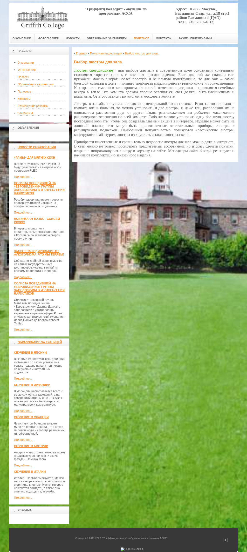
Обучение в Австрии (31, 446)
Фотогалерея (27, 70)
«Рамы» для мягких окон (34, 157)
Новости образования (37, 147)
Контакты (24, 99)
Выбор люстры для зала (98, 62)
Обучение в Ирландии (32, 385)
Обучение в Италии (30, 471)
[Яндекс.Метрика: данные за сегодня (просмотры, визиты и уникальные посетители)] (132, 549)
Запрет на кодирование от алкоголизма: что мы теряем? (39, 252)
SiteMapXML (26, 113)
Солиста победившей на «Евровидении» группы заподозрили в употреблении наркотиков (39, 188)
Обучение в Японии (30, 352)
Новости (23, 77)
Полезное (24, 91)
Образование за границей (36, 84)
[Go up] (225, 541)
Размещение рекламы (33, 106)
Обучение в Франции (31, 417)
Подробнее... (23, 177)
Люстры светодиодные (93, 70)
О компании (26, 62)
